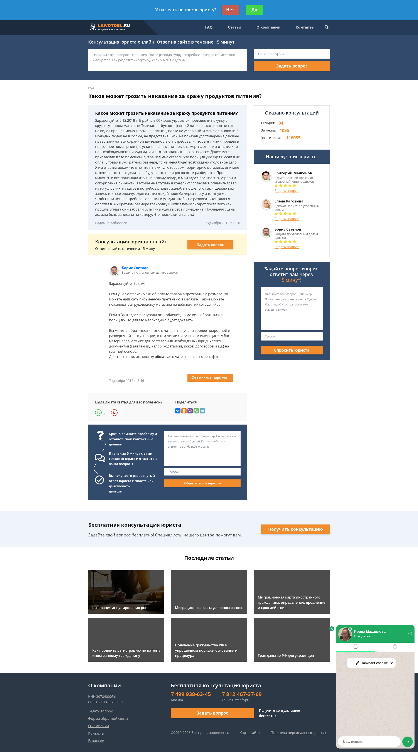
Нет (230, 10)
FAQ (209, 27)
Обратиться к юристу (202, 483)
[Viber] (190, 410)
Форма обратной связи (108, 718)
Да (254, 10)
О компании (268, 27)
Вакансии (96, 740)
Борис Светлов (135, 267)
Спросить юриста (212, 378)
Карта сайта (250, 732)
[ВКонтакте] (177, 410)
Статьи (234, 27)
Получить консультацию (295, 529)
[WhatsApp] (196, 410)
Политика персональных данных (298, 732)
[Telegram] (202, 410)
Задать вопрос (292, 66)
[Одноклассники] (184, 410)
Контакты (305, 27)
